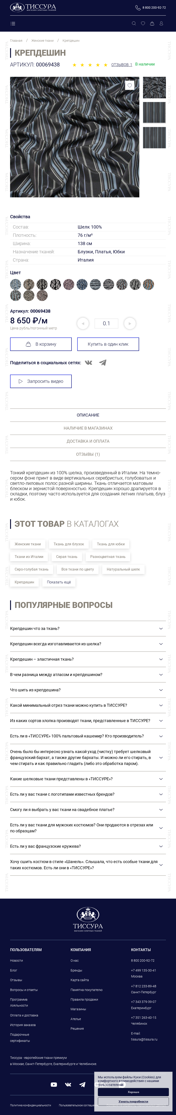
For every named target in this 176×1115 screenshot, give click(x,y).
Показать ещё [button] (59, 582)
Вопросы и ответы (24, 990)
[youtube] (54, 1084)
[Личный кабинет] (161, 23)
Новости (16, 960)
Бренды (76, 970)
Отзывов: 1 (121, 65)
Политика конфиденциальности (30, 1105)
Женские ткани (28, 544)
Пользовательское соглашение (79, 1105)
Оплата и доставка (24, 1015)
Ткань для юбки (111, 544)
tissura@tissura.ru (144, 1039)
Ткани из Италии (29, 557)
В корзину (46, 344)
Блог (13, 970)
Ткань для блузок (69, 544)
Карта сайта (80, 980)
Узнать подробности (133, 1101)
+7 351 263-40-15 (143, 1017)
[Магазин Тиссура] (88, 919)
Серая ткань (66, 557)
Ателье (76, 1019)
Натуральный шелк (123, 569)
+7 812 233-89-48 (143, 986)
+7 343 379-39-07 (143, 1002)
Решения (77, 1028)
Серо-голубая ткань (32, 569)
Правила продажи (84, 999)
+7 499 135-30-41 (143, 970)
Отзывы (16, 980)
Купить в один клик (108, 344)
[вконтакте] (68, 1084)
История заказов (23, 1025)
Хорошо (133, 1092)
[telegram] (82, 1084)
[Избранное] (143, 23)
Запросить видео (45, 381)
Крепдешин (24, 582)
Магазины (78, 1009)
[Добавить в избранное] (129, 85)
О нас (75, 960)
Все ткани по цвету (77, 569)
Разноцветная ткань (108, 557)
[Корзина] (152, 23)
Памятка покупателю (86, 990)
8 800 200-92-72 (142, 960)
